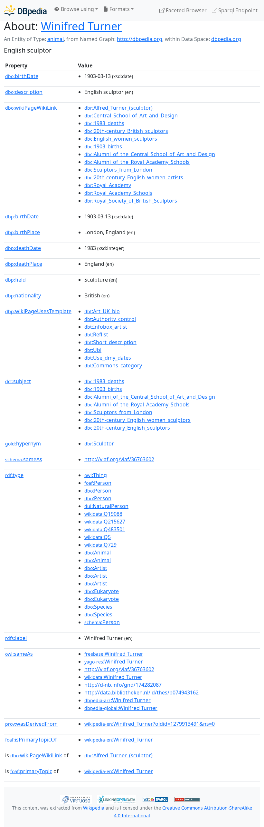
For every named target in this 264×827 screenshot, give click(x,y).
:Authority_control (110, 319)
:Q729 (100, 544)
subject (18, 381)
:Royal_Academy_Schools (118, 192)
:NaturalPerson (106, 506)
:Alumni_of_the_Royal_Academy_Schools (137, 161)
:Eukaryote (101, 591)
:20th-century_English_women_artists (133, 177)
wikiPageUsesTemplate (38, 311)
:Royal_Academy (107, 185)
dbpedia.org (226, 39)
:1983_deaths (104, 123)
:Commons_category (113, 365)
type (14, 475)
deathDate (23, 248)
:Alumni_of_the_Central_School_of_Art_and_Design (149, 154)
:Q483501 (104, 529)
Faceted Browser (186, 10)
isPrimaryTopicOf (31, 739)
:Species (98, 606)
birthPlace (22, 232)
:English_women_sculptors (120, 138)
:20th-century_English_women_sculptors (137, 419)
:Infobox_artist (105, 326)
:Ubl (92, 350)
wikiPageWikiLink (31, 107)
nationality (23, 295)
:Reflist (96, 334)
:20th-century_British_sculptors (126, 131)
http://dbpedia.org (139, 39)
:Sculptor (99, 443)
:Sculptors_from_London (118, 169)
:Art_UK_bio (102, 311)
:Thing (95, 475)
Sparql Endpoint (237, 10)
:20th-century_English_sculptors (127, 427)
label (16, 638)
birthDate (21, 76)
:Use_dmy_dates (107, 357)
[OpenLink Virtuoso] (76, 798)
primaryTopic (31, 771)
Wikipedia (93, 808)
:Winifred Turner (113, 653)
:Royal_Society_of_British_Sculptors (130, 200)
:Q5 (97, 537)
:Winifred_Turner (118, 739)
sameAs (23, 459)
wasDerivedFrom (31, 723)
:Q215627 (104, 521)
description (23, 91)
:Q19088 (103, 513)
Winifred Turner (81, 26)
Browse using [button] (77, 9)
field (15, 279)
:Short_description (110, 342)
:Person (97, 482)
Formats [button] (119, 9)
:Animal (97, 552)
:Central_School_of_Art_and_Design (131, 115)
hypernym (23, 443)
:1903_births (103, 146)
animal (55, 39)
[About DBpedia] (25, 10)
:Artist (95, 568)
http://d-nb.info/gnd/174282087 (123, 684)
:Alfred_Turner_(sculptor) (118, 107)
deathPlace (23, 263)
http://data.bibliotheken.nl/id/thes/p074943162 (141, 692)
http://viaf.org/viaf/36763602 (119, 459)
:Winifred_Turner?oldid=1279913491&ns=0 (149, 723)
